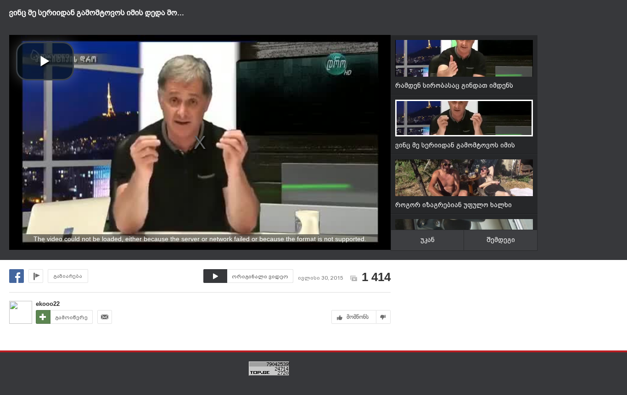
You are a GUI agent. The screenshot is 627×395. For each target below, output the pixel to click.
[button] (45, 61)
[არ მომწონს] (383, 317)
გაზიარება (68, 276)
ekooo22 (48, 304)
